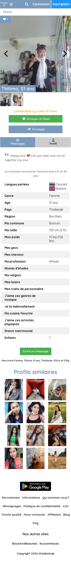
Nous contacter (34, 514)
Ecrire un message (35, 351)
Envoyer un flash (38, 119)
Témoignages (11, 506)
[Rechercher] (26, 4)
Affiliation (54, 514)
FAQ (35, 523)
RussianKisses (49, 543)
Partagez (38, 129)
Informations (31, 497)
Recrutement (11, 497)
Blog (66, 514)
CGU (66, 506)
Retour (7, 12)
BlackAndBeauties (24, 543)
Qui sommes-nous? (55, 497)
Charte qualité (11, 514)
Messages (18, 143)
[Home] (4, 4)
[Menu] (11, 4)
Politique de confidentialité (41, 506)
